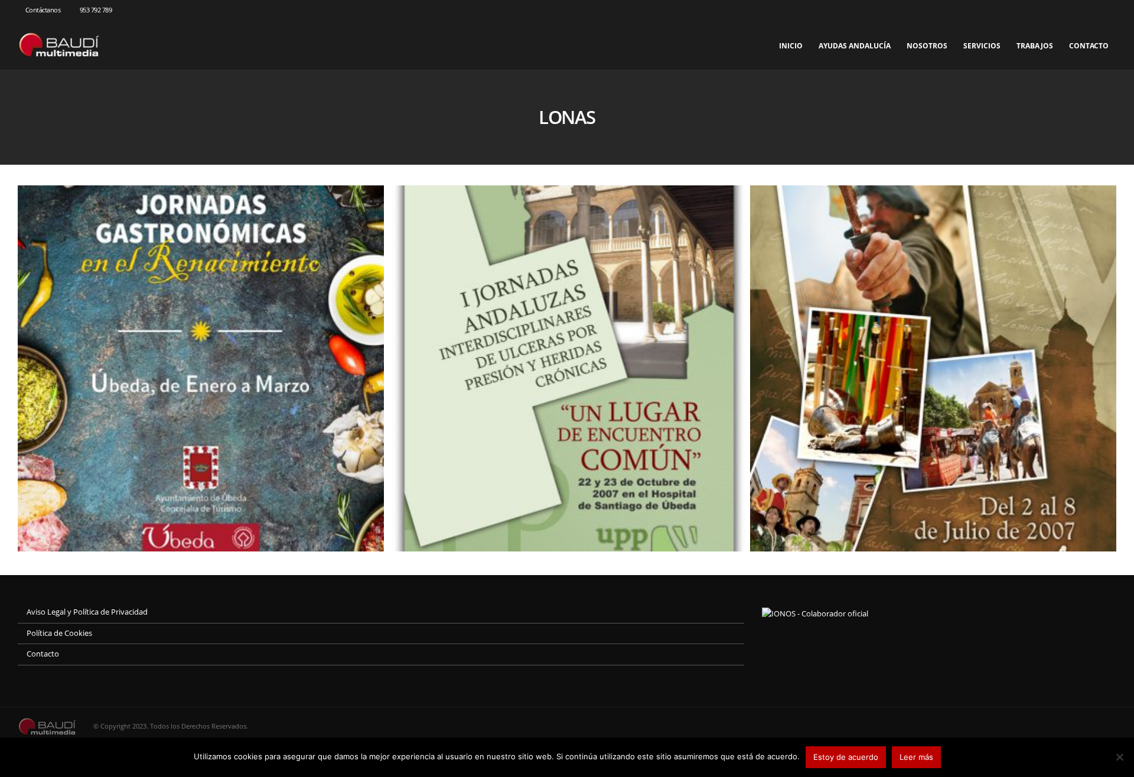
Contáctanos (43, 9)
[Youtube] (1107, 10)
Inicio (791, 46)
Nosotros (927, 46)
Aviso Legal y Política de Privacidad (87, 612)
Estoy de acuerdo (845, 757)
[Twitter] (1088, 10)
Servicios (982, 46)
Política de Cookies (59, 633)
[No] (1119, 757)
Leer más (916, 757)
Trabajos (1034, 46)
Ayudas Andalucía (855, 46)
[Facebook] (1068, 10)
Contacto (1089, 46)
